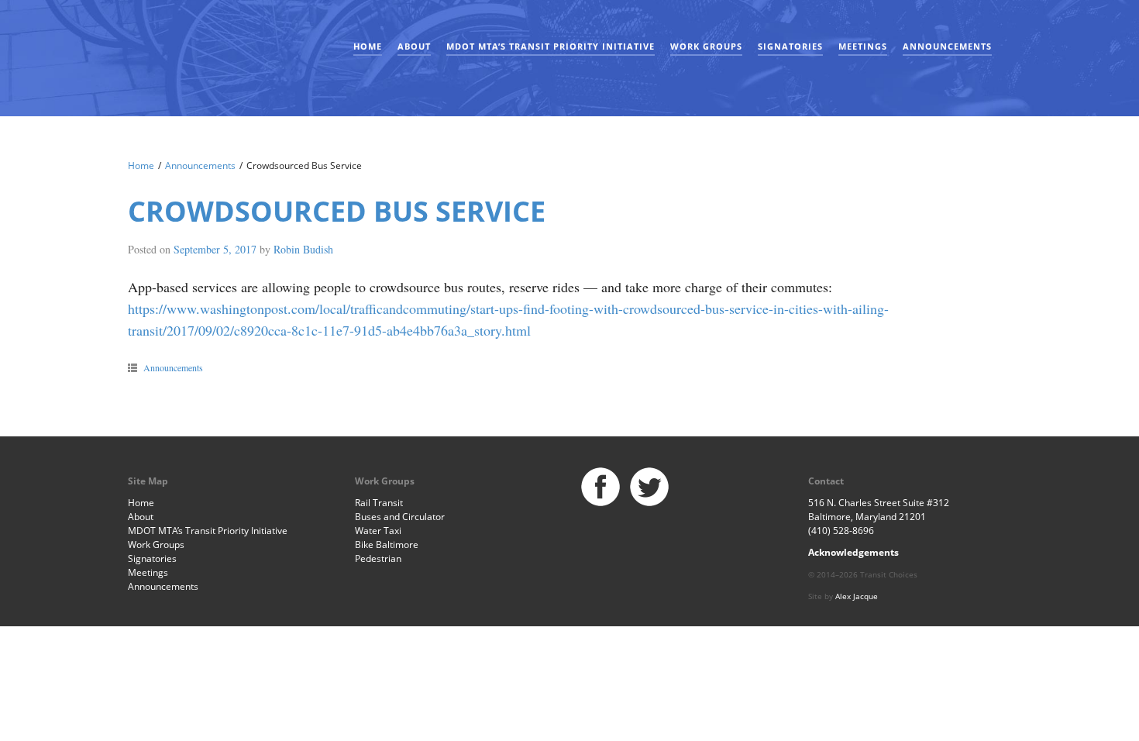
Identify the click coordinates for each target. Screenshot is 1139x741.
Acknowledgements (853, 552)
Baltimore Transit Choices (178, 50)
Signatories (790, 46)
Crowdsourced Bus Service (336, 211)
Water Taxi (378, 530)
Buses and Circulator (400, 516)
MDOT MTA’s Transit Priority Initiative (550, 46)
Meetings (862, 46)
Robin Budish (303, 249)
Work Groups (706, 46)
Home (367, 46)
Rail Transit (379, 502)
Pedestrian (378, 558)
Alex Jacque (856, 596)
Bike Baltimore (386, 544)
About (414, 46)
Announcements (947, 46)
